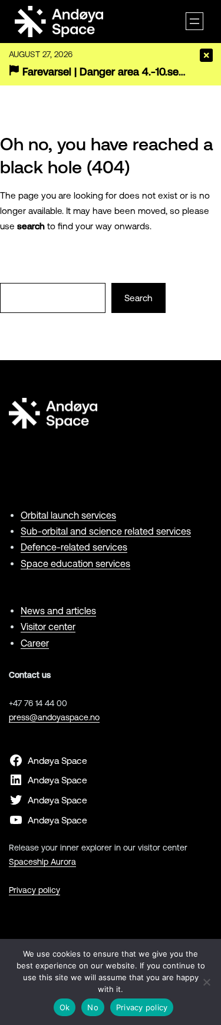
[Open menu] (194, 21)
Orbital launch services (68, 515)
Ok (65, 1007)
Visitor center (48, 626)
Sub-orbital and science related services (106, 531)
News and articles (58, 610)
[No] (206, 982)
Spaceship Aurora (42, 861)
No (92, 1007)
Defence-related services (74, 547)
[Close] (206, 55)
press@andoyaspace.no (54, 717)
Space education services (75, 563)
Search (138, 298)
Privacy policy (34, 890)
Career (35, 643)
